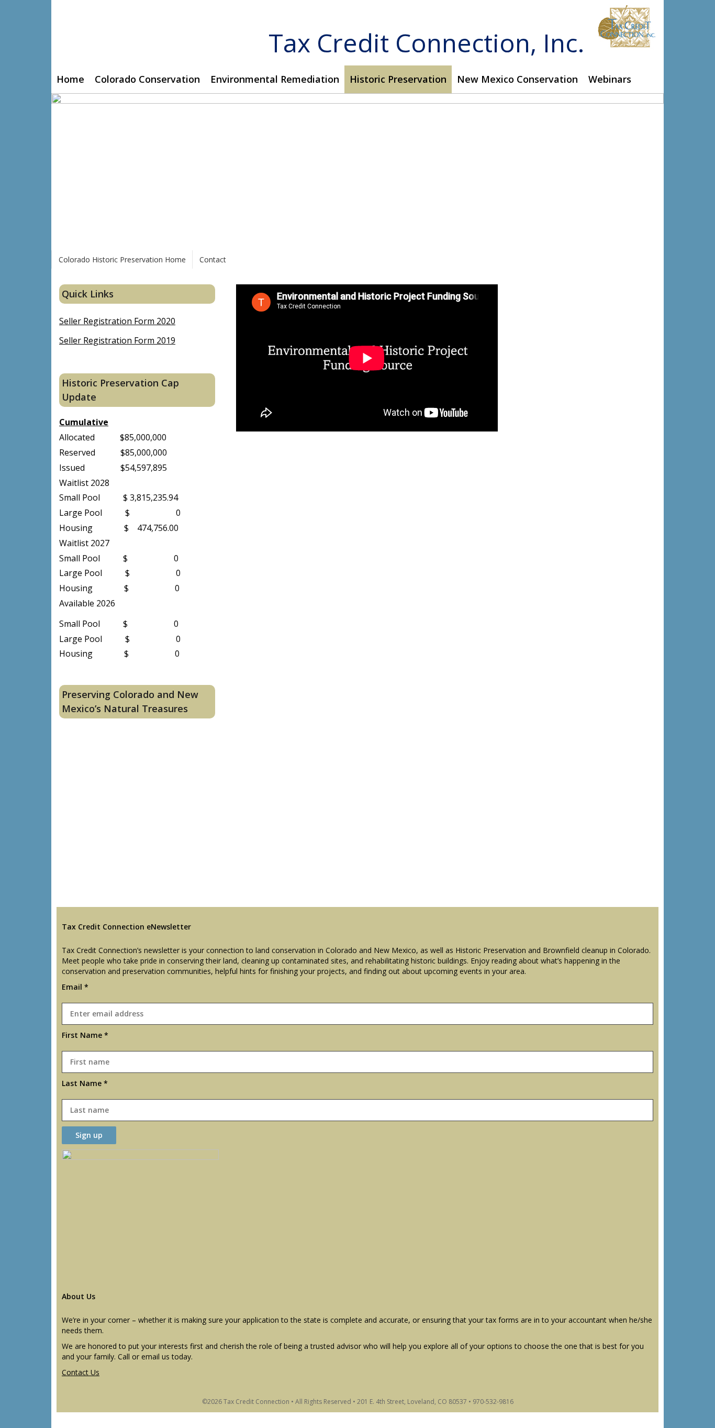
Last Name (85, 1083)
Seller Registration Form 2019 (117, 340)
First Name (85, 1035)
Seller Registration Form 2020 (117, 321)
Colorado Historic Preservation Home (122, 259)
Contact (212, 259)
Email (75, 987)
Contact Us (80, 1372)
